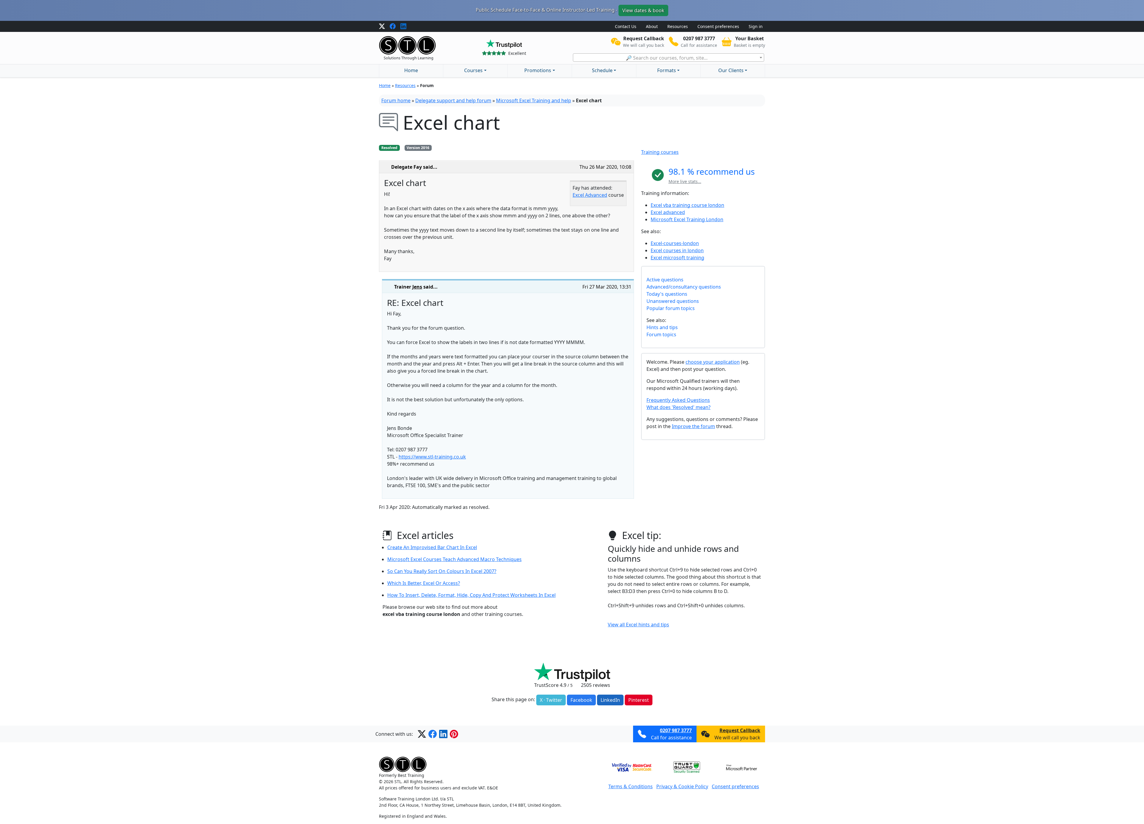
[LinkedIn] (403, 26)
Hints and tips (662, 327)
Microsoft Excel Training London (687, 219)
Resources (677, 26)
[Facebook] (393, 26)
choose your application (713, 362)
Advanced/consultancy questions (683, 287)
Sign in (756, 26)
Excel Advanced (590, 195)
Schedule (602, 70)
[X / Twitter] (382, 26)
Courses (473, 70)
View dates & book (643, 10)
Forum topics (661, 334)
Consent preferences (718, 26)
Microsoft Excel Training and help (533, 100)
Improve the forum (693, 426)
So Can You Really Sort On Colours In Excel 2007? (441, 571)
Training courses (660, 152)
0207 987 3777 (676, 730)
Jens (417, 287)
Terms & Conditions (630, 786)
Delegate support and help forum (453, 100)
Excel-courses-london (675, 243)
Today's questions (666, 294)
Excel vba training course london (687, 205)
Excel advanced (668, 212)
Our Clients (731, 70)
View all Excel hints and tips (638, 624)
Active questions (664, 279)
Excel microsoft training (677, 257)
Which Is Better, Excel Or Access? (423, 583)
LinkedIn (610, 700)
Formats (666, 70)
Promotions (537, 70)
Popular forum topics (670, 308)
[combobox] (668, 57)
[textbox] (668, 58)
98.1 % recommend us (712, 171)
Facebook (581, 700)
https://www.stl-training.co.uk (432, 456)
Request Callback (739, 730)
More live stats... (685, 181)
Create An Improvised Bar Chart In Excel (432, 547)
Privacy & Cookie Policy (682, 786)
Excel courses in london (677, 250)
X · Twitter (551, 700)
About (652, 26)
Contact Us (625, 26)
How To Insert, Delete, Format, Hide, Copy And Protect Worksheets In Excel (471, 595)
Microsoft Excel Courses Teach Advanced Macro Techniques (454, 559)
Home (411, 70)
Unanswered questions (672, 301)
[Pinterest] (454, 734)
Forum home (396, 100)
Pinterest (638, 700)
